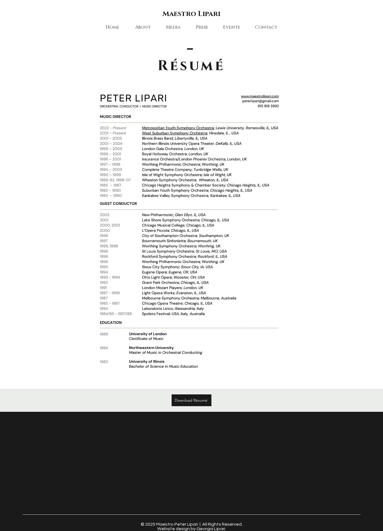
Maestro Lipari (191, 14)
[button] (142, 27)
